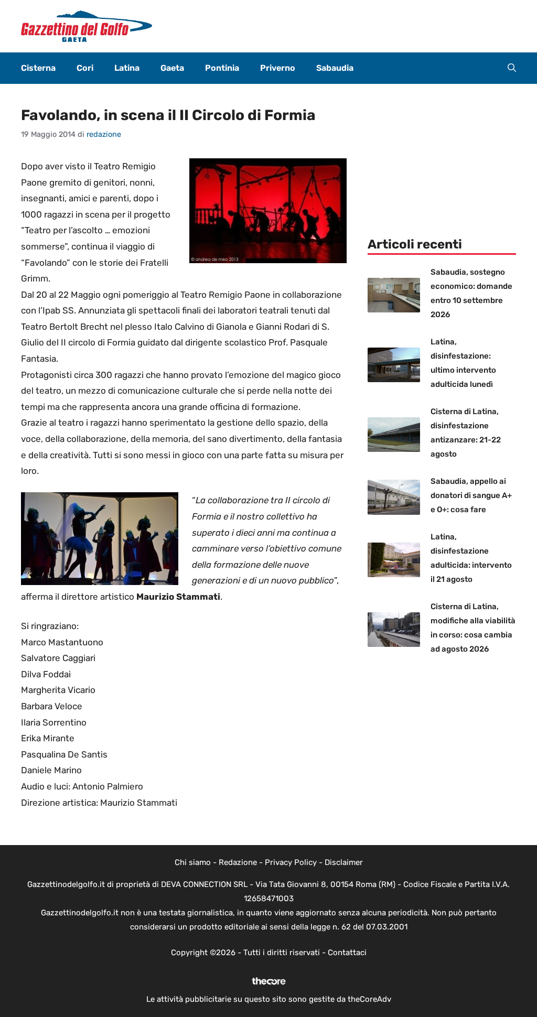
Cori (85, 68)
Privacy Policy (291, 862)
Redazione (238, 862)
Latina (126, 68)
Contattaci (347, 952)
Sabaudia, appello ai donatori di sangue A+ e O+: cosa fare (471, 495)
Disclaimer (344, 862)
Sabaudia (334, 68)
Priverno (277, 68)
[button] (512, 68)
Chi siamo (193, 862)
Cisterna (38, 68)
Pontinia (222, 68)
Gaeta (172, 68)
